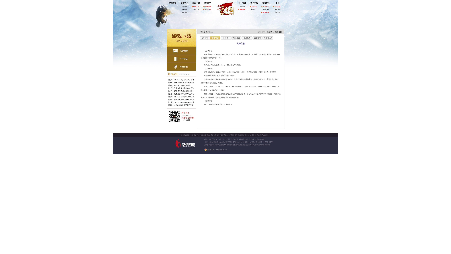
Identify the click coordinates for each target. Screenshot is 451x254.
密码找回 (266, 9)
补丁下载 (196, 9)
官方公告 (184, 9)
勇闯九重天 (236, 38)
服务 (278, 3)
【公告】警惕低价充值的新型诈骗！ (180, 91)
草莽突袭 (257, 38)
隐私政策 (213, 145)
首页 (270, 32)
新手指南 (208, 9)
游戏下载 (196, 3)
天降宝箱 (215, 38)
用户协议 (207, 145)
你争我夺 (204, 38)
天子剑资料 (207, 7)
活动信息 (184, 12)
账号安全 (242, 9)
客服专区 (266, 3)
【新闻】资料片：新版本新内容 (179, 85)
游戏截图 (277, 12)
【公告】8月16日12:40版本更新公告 (180, 102)
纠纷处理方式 (226, 145)
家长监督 (219, 145)
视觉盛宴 (184, 50)
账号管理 (242, 3)
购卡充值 (254, 3)
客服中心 (266, 7)
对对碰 (225, 38)
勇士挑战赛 (268, 38)
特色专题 (184, 58)
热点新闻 (184, 7)
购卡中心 (254, 9)
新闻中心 (184, 3)
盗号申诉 (266, 12)
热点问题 (277, 9)
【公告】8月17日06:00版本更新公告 (180, 96)
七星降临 (247, 38)
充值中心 (254, 7)
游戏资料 (208, 3)
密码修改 (242, 7)
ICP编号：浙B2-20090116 (241, 142)
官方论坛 (277, 7)
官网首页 (172, 3)
